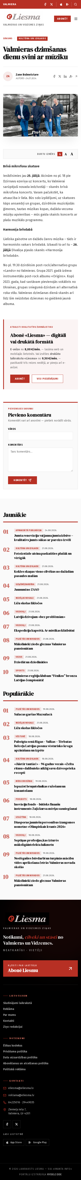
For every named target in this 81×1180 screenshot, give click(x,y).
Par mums (9, 1015)
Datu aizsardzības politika (20, 1057)
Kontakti (8, 1021)
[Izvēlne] (75, 18)
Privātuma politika (15, 1051)
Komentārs (15, 444)
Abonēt (62, 18)
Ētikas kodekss (12, 1045)
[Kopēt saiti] (76, 76)
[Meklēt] (74, 4)
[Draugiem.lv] (70, 76)
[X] (51, 4)
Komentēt (20, 480)
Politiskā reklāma (14, 1069)
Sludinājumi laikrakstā (17, 1003)
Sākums (8, 38)
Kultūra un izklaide (32, 38)
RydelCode (54, 1174)
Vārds (12, 429)
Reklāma (8, 1009)
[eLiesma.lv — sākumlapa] (23, 16)
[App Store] (61, 4)
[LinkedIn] (65, 76)
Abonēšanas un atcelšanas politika (25, 1063)
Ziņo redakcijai (12, 1026)
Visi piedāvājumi (47, 378)
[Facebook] (45, 4)
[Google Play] (67, 4)
